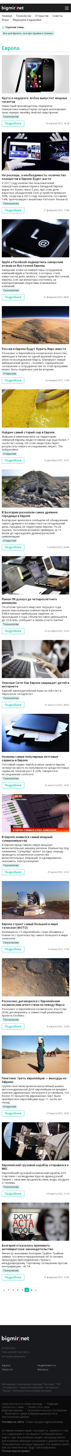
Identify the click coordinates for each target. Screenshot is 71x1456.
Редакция (52, 1403)
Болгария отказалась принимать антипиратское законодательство (27, 1247)
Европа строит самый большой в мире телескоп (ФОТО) (30, 926)
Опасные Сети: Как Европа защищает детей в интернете (35, 684)
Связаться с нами (13, 1407)
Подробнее (13, 123)
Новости (7, 1369)
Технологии (23, 16)
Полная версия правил (16, 1451)
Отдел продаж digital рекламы (44, 1421)
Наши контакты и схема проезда (22, 1403)
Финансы (42, 1369)
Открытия (41, 16)
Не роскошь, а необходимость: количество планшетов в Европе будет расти (34, 177)
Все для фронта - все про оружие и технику (28, 33)
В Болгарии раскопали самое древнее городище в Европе (30, 514)
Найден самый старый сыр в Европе (28, 432)
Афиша (6, 1365)
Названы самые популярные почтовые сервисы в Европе (30, 758)
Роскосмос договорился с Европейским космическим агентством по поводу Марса (33, 1003)
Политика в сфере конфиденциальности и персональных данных (29, 1415)
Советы (57, 16)
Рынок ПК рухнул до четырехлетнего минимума (29, 601)
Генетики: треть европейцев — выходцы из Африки (34, 1080)
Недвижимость (46, 1365)
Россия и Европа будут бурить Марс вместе (34, 349)
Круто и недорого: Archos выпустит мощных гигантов (34, 100)
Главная (7, 16)
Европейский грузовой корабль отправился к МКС (35, 1167)
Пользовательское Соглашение (47, 1410)
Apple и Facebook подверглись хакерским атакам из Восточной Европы (32, 264)
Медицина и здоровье (27, 19)
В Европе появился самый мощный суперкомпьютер (27, 839)
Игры (5, 19)
